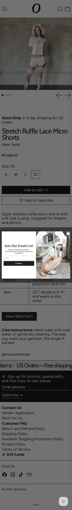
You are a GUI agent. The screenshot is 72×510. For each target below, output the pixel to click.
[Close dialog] (67, 233)
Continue (18, 263)
